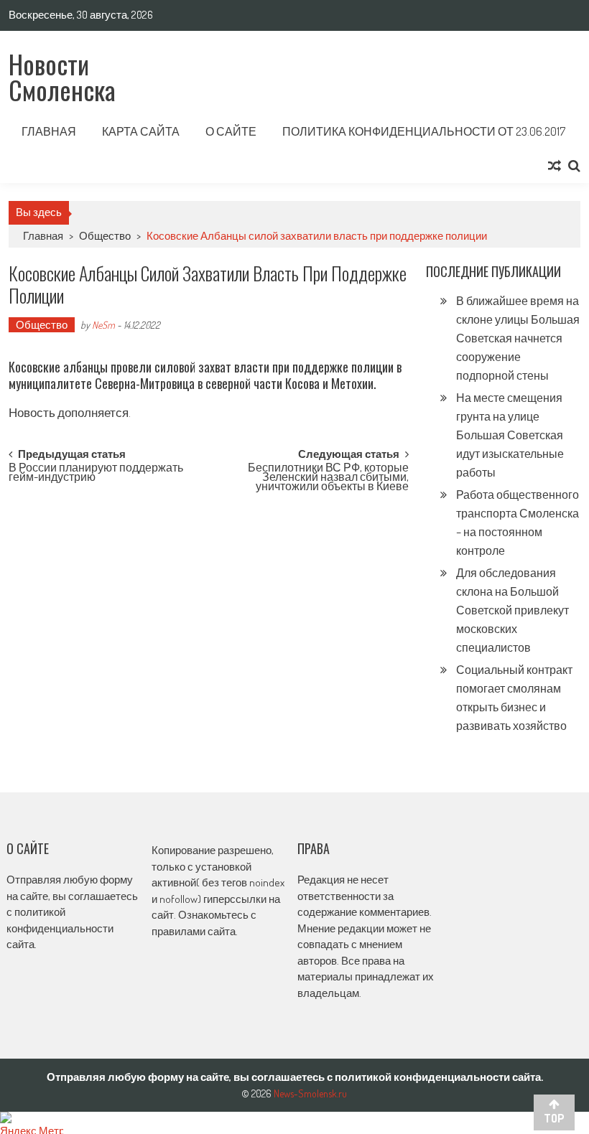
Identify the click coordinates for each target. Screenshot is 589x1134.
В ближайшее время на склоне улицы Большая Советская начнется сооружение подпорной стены (518, 338)
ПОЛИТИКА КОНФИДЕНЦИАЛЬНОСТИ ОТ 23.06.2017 (423, 131)
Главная (49, 131)
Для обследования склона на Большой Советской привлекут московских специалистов (512, 610)
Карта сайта (141, 131)
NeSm (103, 325)
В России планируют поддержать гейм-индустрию (96, 473)
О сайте (230, 131)
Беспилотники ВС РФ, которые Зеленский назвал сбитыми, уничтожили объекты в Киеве (328, 475)
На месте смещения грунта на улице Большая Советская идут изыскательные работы (510, 434)
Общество (105, 236)
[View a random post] (554, 166)
